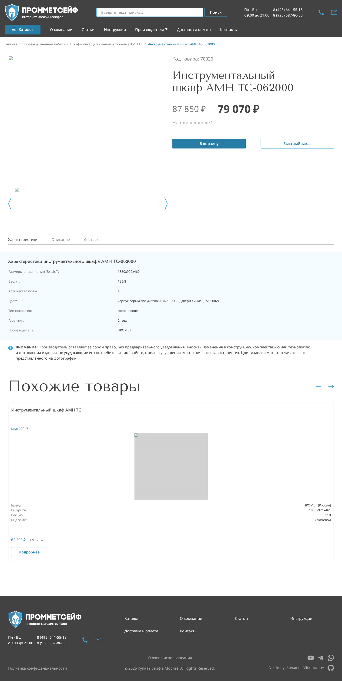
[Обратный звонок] (321, 12)
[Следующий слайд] (166, 203)
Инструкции (115, 29)
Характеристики (22, 239)
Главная (11, 44)
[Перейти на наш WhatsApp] (331, 658)
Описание (60, 239)
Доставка (92, 239)
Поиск (215, 12)
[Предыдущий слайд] (10, 203)
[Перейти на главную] (42, 12)
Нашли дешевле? (192, 122)
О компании (61, 29)
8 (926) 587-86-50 (288, 15)
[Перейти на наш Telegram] (321, 658)
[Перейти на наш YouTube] (311, 658)
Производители (149, 29)
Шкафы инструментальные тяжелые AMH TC (106, 44)
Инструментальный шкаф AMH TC (46, 410)
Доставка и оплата (194, 29)
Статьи (88, 29)
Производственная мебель (43, 44)
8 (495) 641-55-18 (288, 9)
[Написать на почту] (334, 12)
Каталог (131, 618)
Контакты (229, 29)
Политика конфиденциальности (37, 668)
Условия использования (170, 657)
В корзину (209, 143)
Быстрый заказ (297, 143)
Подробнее (29, 552)
